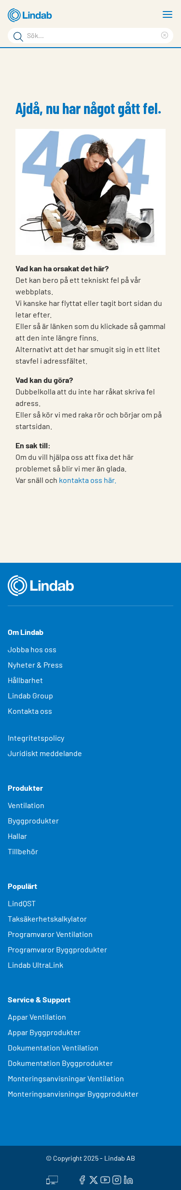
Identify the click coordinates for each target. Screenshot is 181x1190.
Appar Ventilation (37, 1016)
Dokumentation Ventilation (53, 1047)
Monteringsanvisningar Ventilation (66, 1078)
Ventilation (26, 805)
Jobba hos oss (32, 649)
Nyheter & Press (35, 664)
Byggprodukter (33, 820)
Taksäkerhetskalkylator (47, 918)
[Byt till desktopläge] (52, 1179)
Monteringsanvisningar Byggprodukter (73, 1093)
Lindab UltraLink (35, 964)
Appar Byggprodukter (44, 1032)
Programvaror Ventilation (50, 933)
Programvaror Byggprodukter (57, 949)
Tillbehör (23, 851)
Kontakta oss (30, 710)
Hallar (17, 835)
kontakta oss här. (87, 479)
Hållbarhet (25, 679)
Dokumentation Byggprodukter (60, 1062)
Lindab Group (30, 695)
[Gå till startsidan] (31, 15)
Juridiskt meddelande (45, 753)
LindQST (22, 903)
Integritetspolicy (36, 737)
